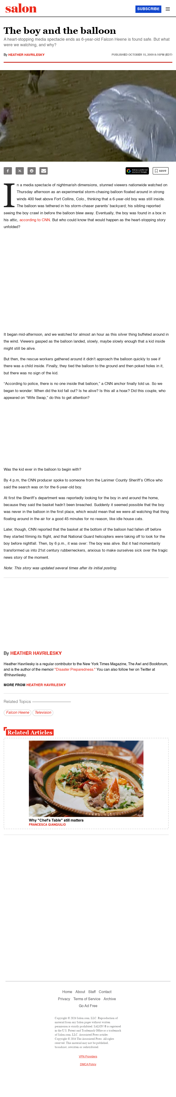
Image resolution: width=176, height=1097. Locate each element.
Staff (92, 992)
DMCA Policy (88, 1064)
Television (43, 713)
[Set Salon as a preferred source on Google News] (137, 171)
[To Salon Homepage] (21, 8)
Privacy (64, 999)
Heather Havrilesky (26, 55)
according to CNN (34, 220)
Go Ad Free (88, 1006)
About (80, 992)
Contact (105, 992)
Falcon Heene (17, 713)
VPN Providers (88, 1056)
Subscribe (148, 9)
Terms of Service (86, 999)
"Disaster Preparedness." (75, 670)
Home (67, 992)
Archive (110, 999)
